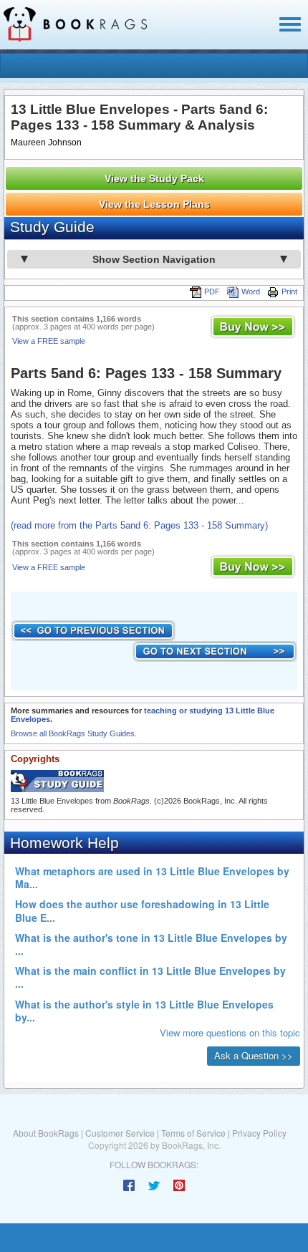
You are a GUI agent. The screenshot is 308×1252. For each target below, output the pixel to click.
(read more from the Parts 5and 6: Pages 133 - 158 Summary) (139, 525)
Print (289, 291)
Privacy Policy (259, 1133)
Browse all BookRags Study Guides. (74, 733)
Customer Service (120, 1133)
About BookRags (46, 1133)
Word (250, 291)
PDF (212, 291)
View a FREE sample (48, 341)
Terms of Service (193, 1133)
